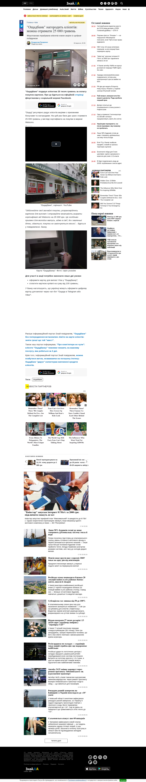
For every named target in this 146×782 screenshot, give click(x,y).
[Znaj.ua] (73, 3)
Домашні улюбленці (49, 9)
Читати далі (56, 741)
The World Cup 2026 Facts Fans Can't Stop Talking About (56, 440)
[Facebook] (21, 22)
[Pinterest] (116, 3)
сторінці (79, 95)
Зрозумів (123, 780)
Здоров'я (109, 9)
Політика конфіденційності (32, 764)
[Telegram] (101, 3)
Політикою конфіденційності (77, 780)
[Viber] (105, 3)
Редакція (53, 764)
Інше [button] (125, 9)
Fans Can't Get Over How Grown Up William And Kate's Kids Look (110, 175)
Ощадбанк (37, 380)
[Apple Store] (91, 769)
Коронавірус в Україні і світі (60, 16)
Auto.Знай (64, 9)
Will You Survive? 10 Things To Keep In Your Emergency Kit (110, 206)
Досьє (35, 9)
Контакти (61, 764)
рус (31, 3)
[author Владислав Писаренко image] (29, 43)
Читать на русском (77, 22)
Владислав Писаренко (39, 42)
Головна (27, 9)
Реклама (46, 764)
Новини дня (78, 16)
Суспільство (90, 9)
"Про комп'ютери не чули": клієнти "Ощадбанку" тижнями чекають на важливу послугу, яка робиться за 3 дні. (55, 347)
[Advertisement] (56, 312)
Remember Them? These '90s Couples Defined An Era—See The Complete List (111, 198)
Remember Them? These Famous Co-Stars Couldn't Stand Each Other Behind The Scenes (77, 413)
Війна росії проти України (37, 16)
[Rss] (108, 3)
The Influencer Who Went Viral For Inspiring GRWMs (76, 440)
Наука (118, 9)
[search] (122, 3)
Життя (73, 9)
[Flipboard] (112, 3)
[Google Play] (103, 769)
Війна (80, 9)
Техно (100, 9)
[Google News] (105, 757)
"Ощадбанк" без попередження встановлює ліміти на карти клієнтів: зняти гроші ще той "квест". (55, 336)
